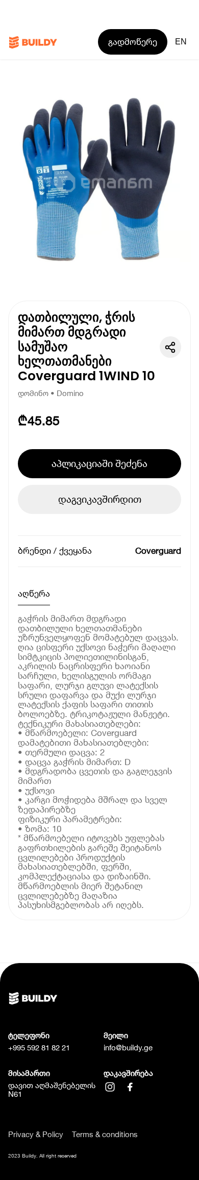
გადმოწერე (132, 42)
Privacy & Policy (35, 1135)
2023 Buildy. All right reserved (42, 1155)
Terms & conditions (105, 1135)
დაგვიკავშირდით (99, 499)
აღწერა (34, 593)
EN (181, 41)
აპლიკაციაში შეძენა (99, 463)
